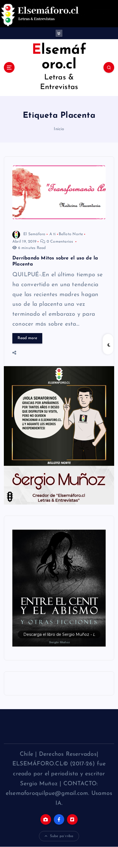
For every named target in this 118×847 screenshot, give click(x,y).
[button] (59, 588)
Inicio (59, 129)
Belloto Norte (71, 234)
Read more (27, 338)
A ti (52, 234)
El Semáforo (34, 234)
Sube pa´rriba (62, 836)
